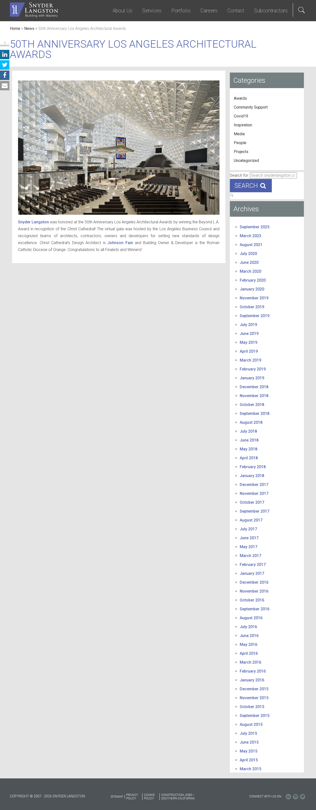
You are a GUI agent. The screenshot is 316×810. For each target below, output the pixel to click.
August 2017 (251, 520)
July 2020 (248, 253)
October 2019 (252, 307)
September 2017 (254, 511)
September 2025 (254, 227)
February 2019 (253, 369)
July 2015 (248, 733)
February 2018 (253, 466)
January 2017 (252, 573)
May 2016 (248, 644)
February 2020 (253, 280)
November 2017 (254, 493)
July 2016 (248, 626)
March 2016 (250, 662)
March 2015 (250, 769)
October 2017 (252, 502)
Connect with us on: (265, 796)
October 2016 (252, 600)
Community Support (251, 107)
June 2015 (249, 742)
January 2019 (252, 378)
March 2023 (250, 235)
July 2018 (248, 431)
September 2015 (254, 715)
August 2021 (251, 244)
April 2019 (249, 351)
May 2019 (248, 342)
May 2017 (248, 546)
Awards (240, 98)
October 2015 (252, 706)
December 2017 (254, 484)
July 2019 (248, 324)
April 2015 (249, 760)
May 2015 (248, 751)
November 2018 (254, 395)
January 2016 (252, 680)
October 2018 (252, 404)
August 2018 (251, 422)
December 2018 (254, 387)
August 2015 (251, 724)
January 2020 (252, 289)
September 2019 (254, 315)
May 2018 (248, 449)
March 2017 (250, 555)
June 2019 (249, 333)
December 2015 (254, 689)
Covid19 (241, 116)
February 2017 (253, 564)
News (29, 28)
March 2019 (250, 360)
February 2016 (253, 671)
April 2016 (249, 653)
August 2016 (251, 618)
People (240, 142)
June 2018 (249, 440)
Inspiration (243, 125)
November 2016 (254, 591)
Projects (241, 151)
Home (15, 28)
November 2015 (254, 697)
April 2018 (249, 458)
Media (239, 134)
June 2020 (249, 262)
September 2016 (254, 609)
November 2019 (254, 298)
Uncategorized (246, 160)
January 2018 (252, 475)
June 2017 (249, 538)
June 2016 (249, 635)
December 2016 (254, 582)
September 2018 (254, 413)
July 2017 (248, 529)
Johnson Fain (120, 242)
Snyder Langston (33, 222)
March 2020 (250, 271)
